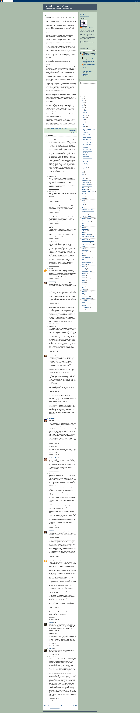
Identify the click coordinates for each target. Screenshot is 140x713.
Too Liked (85, 127)
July (84, 119)
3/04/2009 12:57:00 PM (54, 416)
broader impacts (85, 202)
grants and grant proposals (87, 244)
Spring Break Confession (88, 139)
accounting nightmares (86, 184)
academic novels (85, 182)
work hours (84, 305)
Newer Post (46, 705)
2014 (83, 100)
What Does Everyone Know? (89, 141)
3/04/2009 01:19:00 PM (54, 443)
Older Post (75, 705)
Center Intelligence (87, 164)
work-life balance (85, 307)
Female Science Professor (87, 27)
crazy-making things (86, 216)
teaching (83, 289)
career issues (84, 205)
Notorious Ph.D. (52, 281)
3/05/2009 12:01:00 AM (54, 556)
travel (83, 294)
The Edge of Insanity (87, 149)
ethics (83, 227)
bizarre (83, 196)
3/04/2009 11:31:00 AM (53, 351)
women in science (85, 303)
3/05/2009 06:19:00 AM (54, 607)
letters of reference (86, 251)
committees (84, 212)
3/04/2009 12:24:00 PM (54, 391)
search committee (85, 278)
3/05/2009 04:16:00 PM (54, 619)
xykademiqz (86, 74)
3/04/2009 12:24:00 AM (54, 173)
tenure (83, 293)
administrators (85, 187)
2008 (83, 171)
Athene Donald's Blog (88, 58)
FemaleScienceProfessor (57, 6)
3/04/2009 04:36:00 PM (54, 471)
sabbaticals (84, 273)
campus (83, 204)
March (84, 126)
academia (84, 178)
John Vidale (51, 353)
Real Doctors (85, 147)
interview (83, 246)
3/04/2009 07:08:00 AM (54, 212)
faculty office (84, 230)
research (83, 269)
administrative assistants (87, 186)
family (83, 232)
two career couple (85, 296)
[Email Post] (75, 128)
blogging (83, 198)
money (74, 132)
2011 (83, 105)
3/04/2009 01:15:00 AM (54, 201)
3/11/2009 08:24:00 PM (54, 698)
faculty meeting (85, 229)
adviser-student (85, 189)
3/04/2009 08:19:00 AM (54, 238)
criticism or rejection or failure (88, 218)
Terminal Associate (87, 159)
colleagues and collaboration (88, 211)
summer (83, 285)
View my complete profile (87, 45)
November (85, 112)
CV (82, 220)
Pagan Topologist (53, 457)
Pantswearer (85, 132)
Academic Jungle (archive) (89, 54)
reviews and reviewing (86, 271)
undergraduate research (87, 298)
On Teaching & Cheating (88, 151)
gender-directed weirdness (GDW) (89, 236)
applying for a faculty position (88, 191)
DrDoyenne (51, 559)
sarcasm (83, 275)
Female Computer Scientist (89, 64)
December (85, 110)
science (83, 277)
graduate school (85, 239)
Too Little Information (87, 136)
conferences (84, 214)
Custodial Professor (87, 137)
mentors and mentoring (86, 257)
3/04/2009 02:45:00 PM (54, 454)
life (82, 253)
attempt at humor (85, 193)
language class (85, 250)
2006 (83, 174)
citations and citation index (87, 209)
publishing (84, 268)
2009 (83, 109)
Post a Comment (49, 700)
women (83, 302)
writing (83, 309)
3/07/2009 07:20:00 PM (54, 630)
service (83, 280)
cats (82, 207)
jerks (83, 248)
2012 (83, 104)
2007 (83, 172)
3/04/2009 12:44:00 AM (54, 189)
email (83, 225)
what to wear (84, 300)
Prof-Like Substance (87, 67)
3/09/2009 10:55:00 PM (54, 654)
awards (83, 195)
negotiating (84, 260)
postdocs (83, 266)
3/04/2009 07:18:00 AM (54, 223)
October (85, 114)
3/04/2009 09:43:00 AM (54, 278)
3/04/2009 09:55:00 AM (54, 303)
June (84, 121)
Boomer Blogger (86, 154)
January (85, 168)
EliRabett (51, 622)
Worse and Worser (87, 134)
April (84, 124)
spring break (84, 284)
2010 (83, 107)
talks (83, 287)
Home (61, 705)
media (83, 255)
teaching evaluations (86, 291)
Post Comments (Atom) (55, 708)
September (85, 115)
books (83, 200)
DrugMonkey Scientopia (88, 61)
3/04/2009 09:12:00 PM (54, 527)
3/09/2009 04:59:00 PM (54, 645)
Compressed (85, 161)
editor (83, 223)
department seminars (86, 221)
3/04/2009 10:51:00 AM (54, 323)
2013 (83, 102)
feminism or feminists (86, 234)
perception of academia (86, 262)
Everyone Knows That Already (89, 142)
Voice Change (86, 156)
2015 (83, 98)
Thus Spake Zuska (87, 71)
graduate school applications (88, 241)
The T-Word (85, 152)
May (84, 122)
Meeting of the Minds (87, 158)
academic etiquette (86, 180)
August (84, 117)
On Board (85, 163)
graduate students (85, 242)
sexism (83, 282)
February (85, 167)
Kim (50, 268)
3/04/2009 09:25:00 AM (54, 266)
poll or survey (84, 264)
